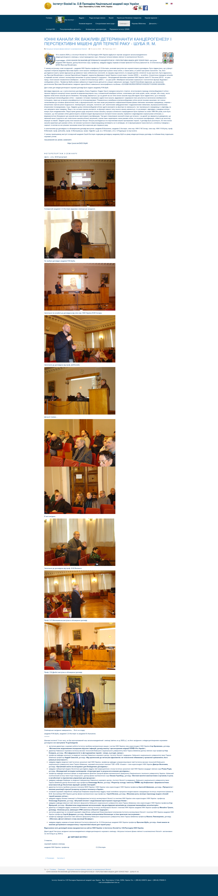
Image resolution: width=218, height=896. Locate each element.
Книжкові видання (85, 23)
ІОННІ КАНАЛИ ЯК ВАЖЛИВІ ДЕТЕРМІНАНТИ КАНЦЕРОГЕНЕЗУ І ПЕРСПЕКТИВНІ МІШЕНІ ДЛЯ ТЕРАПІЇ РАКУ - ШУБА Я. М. (107, 41)
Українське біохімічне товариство (129, 18)
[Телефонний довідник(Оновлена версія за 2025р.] (135, 8)
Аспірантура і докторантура (96, 29)
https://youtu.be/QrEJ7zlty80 (77, 143)
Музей (111, 18)
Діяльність (153, 23)
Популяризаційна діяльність (70, 29)
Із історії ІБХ (50, 29)
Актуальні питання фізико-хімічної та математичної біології (89, 869)
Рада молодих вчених (97, 18)
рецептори (103, 70)
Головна (49, 18)
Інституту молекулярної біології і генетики (137, 812)
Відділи (82, 18)
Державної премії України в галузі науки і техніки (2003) (117, 75)
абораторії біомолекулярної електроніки (107, 812)
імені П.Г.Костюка (151, 77)
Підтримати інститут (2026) (120, 29)
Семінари (123, 23)
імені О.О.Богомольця (90, 79)
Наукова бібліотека (139, 23)
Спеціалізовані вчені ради (105, 23)
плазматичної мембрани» (69, 79)
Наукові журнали (151, 18)
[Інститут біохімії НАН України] (92, 6)
